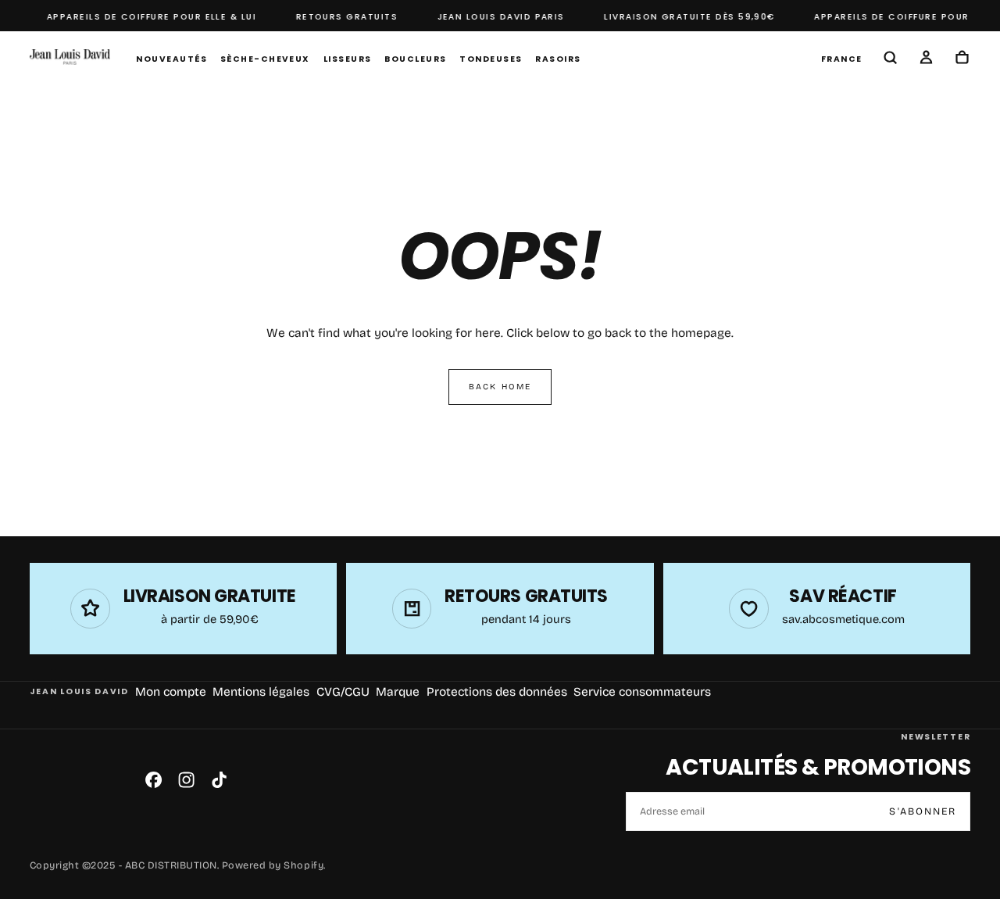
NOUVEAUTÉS (171, 59)
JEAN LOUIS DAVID (79, 691)
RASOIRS (557, 59)
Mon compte (170, 692)
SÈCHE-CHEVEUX (265, 59)
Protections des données (497, 692)
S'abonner (922, 811)
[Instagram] (186, 780)
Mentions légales (260, 692)
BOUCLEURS (415, 59)
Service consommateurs (642, 692)
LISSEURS (347, 59)
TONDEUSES (490, 59)
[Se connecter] (926, 59)
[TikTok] (219, 780)
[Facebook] (153, 780)
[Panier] (962, 59)
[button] (841, 58)
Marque (398, 692)
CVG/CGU (343, 692)
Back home (500, 386)
